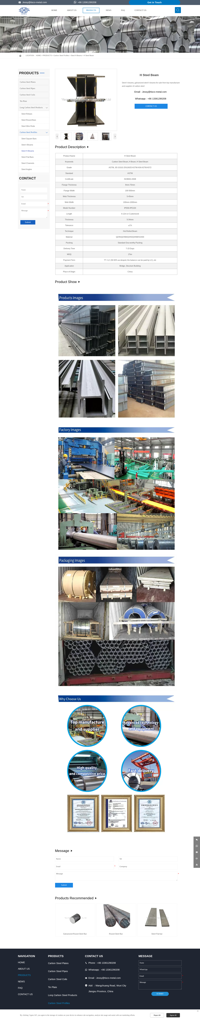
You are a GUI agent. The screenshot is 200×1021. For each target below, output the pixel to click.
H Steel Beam (89, 55)
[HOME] (24, 10)
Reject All (157, 1015)
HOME (38, 55)
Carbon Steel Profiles (61, 55)
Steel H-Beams (76, 55)
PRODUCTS (47, 55)
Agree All (173, 1015)
